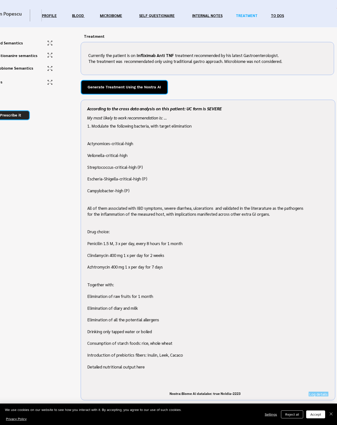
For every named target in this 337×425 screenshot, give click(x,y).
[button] (318, 394)
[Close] (331, 414)
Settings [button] (271, 414)
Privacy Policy (16, 419)
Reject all (292, 414)
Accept (315, 414)
